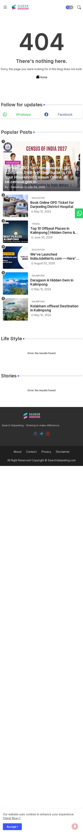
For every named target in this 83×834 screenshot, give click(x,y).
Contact (31, 451)
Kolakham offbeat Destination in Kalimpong (54, 308)
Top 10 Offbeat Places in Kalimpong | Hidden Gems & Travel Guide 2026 (52, 231)
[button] (69, 7)
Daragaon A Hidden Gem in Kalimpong (51, 282)
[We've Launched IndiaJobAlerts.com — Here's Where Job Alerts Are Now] (15, 257)
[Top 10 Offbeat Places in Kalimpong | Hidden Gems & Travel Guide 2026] (15, 232)
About (17, 451)
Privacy (46, 451)
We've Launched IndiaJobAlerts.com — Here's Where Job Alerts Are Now (54, 256)
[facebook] (35, 433)
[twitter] (41, 433)
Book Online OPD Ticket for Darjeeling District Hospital (52, 204)
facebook (65, 114)
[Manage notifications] (75, 826)
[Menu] (5, 7)
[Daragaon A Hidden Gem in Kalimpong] (15, 283)
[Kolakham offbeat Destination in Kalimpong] (15, 309)
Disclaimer (63, 451)
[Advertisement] (41, 649)
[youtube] (47, 433)
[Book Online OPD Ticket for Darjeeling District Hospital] (15, 206)
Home (43, 77)
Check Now (10, 818)
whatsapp (23, 114)
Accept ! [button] (12, 826)
